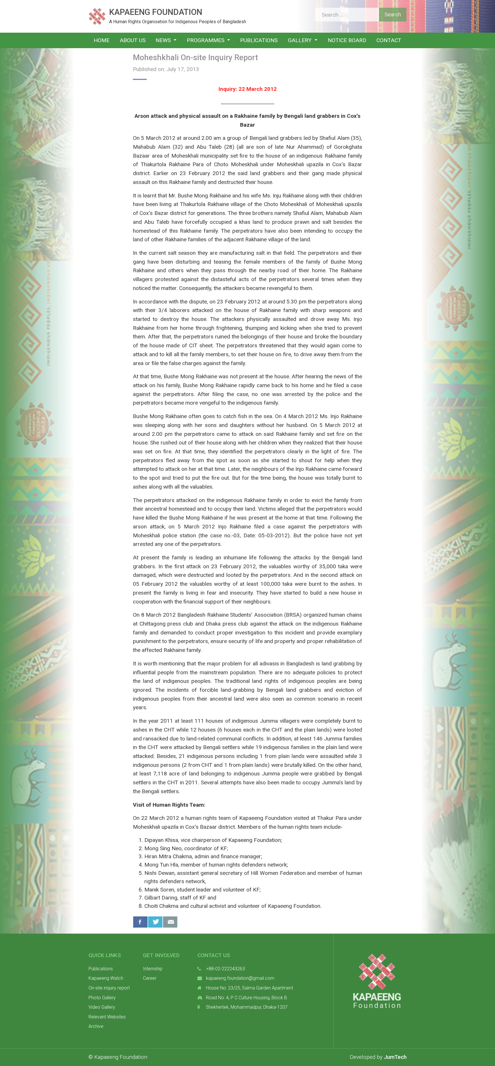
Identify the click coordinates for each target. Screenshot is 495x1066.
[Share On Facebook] (140, 922)
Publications (259, 40)
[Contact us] (170, 922)
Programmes (206, 40)
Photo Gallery (102, 997)
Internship (152, 968)
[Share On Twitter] (155, 922)
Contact (388, 40)
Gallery (300, 40)
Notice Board (347, 40)
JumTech (395, 1057)
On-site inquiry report (109, 988)
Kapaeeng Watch (106, 978)
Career (149, 978)
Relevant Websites (107, 1017)
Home (101, 40)
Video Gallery (102, 1007)
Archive (96, 1026)
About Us (133, 40)
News (164, 40)
